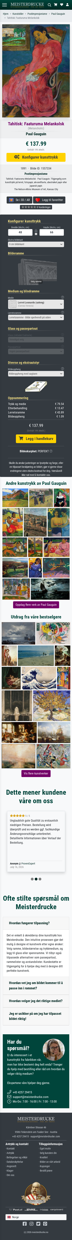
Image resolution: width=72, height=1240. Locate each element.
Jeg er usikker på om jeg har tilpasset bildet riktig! (35, 1016)
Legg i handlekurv (38, 438)
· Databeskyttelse (14, 1161)
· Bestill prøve (45, 1170)
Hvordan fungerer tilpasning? (29, 923)
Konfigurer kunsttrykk (38, 157)
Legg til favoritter (51, 200)
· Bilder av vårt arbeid (49, 1161)
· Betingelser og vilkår (16, 1157)
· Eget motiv (45, 1148)
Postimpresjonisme (37, 13)
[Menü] (4, 5)
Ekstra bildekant (15, 239)
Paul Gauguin (58, 13)
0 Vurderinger (43, 207)
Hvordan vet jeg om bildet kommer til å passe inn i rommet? (36, 985)
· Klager (9, 1170)
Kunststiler (18, 13)
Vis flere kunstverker (36, 773)
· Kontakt (10, 1148)
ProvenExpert (23, 863)
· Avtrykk (10, 1153)
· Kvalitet (43, 1157)
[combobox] (36, 244)
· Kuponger (44, 1166)
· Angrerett (11, 1166)
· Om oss (10, 1175)
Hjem (5, 13)
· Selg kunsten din (48, 1153)
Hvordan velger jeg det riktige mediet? (36, 1001)
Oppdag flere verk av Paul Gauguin (36, 604)
